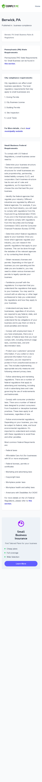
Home (37, 6)
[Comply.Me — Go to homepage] (10, 6)
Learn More (21, 564)
